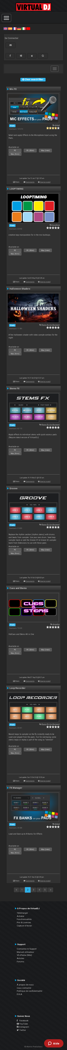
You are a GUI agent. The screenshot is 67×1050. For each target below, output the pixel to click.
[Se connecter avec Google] (43, 55)
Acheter (20, 916)
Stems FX (14, 388)
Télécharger (22, 913)
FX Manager (15, 788)
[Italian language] (24, 28)
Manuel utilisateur (25, 952)
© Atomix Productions (33, 1047)
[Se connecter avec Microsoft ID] (21, 55)
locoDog (56, 225)
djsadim (56, 624)
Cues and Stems (18, 588)
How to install (45, 182)
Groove (13, 488)
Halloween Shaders (19, 289)
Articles (20, 958)
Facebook (23, 1020)
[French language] (15, 28)
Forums (20, 961)
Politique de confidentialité (29, 991)
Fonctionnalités (24, 919)
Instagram (24, 1027)
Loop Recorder (17, 688)
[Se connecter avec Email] (11, 45)
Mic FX (13, 89)
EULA (19, 994)
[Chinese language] (28, 28)
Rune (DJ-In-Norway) (51, 325)
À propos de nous (25, 984)
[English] (6, 28)
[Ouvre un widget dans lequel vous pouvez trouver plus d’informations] (53, 1043)
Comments (30, 182)
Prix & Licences (24, 922)
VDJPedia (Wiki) (24, 955)
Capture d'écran (24, 925)
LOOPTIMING (16, 189)
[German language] (19, 28)
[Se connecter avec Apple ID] (32, 55)
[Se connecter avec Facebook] (10, 55)
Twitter (22, 1030)
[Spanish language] (10, 28)
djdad (57, 125)
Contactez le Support (27, 949)
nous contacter (24, 988)
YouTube (23, 1024)
